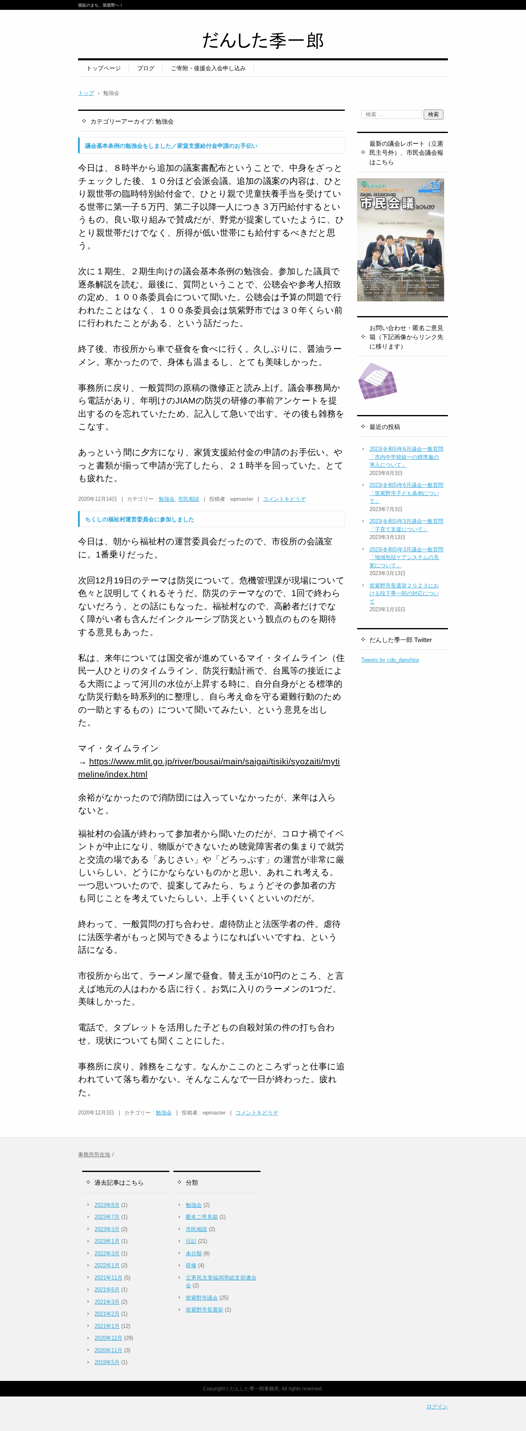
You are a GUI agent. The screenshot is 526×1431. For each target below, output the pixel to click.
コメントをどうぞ (284, 499)
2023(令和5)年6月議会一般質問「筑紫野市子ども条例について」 (406, 493)
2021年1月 (107, 1326)
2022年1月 (107, 1265)
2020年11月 (108, 1350)
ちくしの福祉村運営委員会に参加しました (139, 519)
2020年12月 (108, 1338)
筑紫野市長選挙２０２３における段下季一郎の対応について (404, 593)
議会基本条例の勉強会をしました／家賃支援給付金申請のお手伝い (171, 145)
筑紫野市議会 (202, 1298)
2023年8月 (107, 1205)
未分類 (194, 1253)
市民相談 (188, 499)
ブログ (146, 68)
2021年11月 (108, 1278)
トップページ (103, 68)
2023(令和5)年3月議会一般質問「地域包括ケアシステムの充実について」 (406, 557)
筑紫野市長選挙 (204, 1310)
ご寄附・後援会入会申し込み (208, 68)
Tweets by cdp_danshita (390, 660)
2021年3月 (107, 1302)
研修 (191, 1265)
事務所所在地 (94, 1154)
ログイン (437, 1406)
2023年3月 (107, 1229)
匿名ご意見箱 (202, 1217)
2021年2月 (107, 1314)
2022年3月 (107, 1253)
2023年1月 (107, 1241)
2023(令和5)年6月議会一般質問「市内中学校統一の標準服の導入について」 (406, 457)
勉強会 (167, 499)
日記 (191, 1241)
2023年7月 (107, 1217)
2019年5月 (107, 1362)
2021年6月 (107, 1290)
